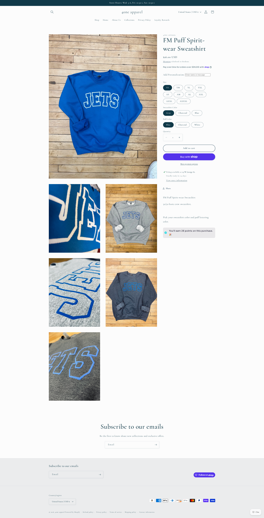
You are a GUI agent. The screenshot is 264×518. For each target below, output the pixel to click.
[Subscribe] (155, 444)
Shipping (167, 61)
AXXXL (183, 101)
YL (189, 87)
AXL (201, 94)
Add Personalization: (174, 74)
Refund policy (88, 512)
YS (167, 87)
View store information (176, 180)
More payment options (189, 164)
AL (189, 94)
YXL (200, 87)
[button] (52, 12)
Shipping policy (130, 512)
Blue (197, 113)
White (197, 124)
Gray (168, 113)
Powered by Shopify (72, 512)
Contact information (147, 512)
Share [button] (168, 188)
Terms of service (116, 512)
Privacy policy (101, 512)
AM (178, 94)
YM (178, 87)
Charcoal (183, 113)
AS (167, 94)
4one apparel (59, 512)
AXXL (169, 101)
